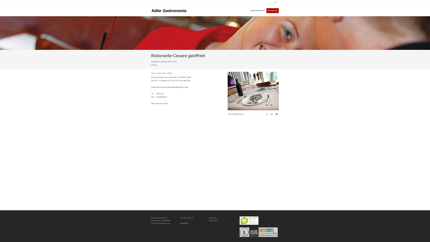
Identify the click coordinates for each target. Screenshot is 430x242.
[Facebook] (267, 114)
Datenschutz (213, 220)
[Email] (276, 114)
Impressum (213, 218)
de (275, 2)
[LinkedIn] (272, 114)
